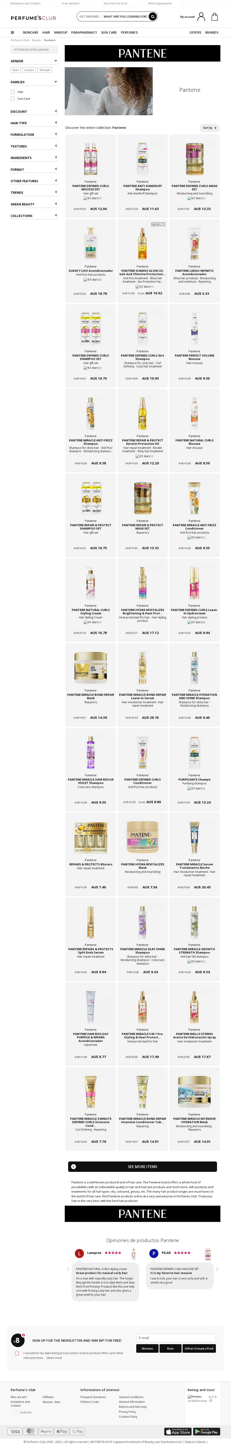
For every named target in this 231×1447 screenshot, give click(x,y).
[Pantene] (142, 53)
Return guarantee (160, 3)
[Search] (153, 16)
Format (17, 169)
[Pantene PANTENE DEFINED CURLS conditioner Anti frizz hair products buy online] (142, 794)
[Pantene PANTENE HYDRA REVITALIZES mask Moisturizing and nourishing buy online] (142, 878)
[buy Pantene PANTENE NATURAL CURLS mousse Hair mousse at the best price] (194, 417)
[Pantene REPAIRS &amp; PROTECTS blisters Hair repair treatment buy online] (90, 878)
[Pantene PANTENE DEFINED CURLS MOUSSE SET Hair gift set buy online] (90, 200)
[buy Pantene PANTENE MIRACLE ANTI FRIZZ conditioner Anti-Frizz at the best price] (194, 502)
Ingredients (21, 158)
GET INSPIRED (89, 16)
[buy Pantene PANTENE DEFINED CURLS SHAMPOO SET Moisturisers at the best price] (90, 332)
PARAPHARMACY (84, 32)
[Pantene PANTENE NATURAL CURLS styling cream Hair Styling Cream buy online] (90, 624)
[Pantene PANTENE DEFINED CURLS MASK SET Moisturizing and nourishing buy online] (194, 200)
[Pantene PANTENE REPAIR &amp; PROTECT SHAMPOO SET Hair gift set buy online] (90, 539)
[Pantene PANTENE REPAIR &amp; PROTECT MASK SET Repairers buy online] (142, 539)
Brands (36, 40)
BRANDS (211, 32)
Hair (20, 92)
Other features (24, 181)
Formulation (22, 134)
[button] (68, 1273)
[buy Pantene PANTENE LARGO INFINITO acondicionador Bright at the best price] (194, 247)
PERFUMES (129, 32)
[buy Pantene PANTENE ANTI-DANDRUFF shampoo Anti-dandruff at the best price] (142, 162)
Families (18, 82)
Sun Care (23, 99)
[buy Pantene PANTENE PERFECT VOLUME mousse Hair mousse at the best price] (194, 332)
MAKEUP (60, 32)
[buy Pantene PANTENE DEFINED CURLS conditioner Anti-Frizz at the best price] (142, 756)
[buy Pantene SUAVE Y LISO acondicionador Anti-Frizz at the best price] (90, 247)
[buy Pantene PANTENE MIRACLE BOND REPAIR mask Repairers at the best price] (90, 671)
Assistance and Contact (25, 3)
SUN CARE (109, 32)
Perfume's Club (20, 40)
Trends (17, 192)
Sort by (208, 128)
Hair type (19, 123)
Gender (17, 61)
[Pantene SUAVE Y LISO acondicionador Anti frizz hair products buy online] (90, 285)
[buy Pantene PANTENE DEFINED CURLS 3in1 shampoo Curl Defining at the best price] (142, 332)
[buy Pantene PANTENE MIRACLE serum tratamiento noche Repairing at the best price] (194, 841)
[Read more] (54, 1354)
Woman (44, 70)
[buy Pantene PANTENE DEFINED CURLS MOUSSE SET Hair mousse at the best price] (90, 162)
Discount (19, 111)
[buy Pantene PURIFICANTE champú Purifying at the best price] (194, 756)
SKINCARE (30, 32)
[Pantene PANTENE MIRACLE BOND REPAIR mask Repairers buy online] (90, 709)
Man (16, 70)
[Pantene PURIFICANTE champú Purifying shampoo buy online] (194, 794)
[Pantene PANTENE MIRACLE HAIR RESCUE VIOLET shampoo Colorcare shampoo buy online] (90, 794)
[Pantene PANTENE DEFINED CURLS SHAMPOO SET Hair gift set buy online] (90, 370)
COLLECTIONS (21, 216)
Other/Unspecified (199, 1344)
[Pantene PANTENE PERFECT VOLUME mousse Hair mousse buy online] (194, 370)
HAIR (46, 32)
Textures (19, 146)
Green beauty (22, 204)
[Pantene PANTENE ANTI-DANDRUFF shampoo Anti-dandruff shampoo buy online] (142, 200)
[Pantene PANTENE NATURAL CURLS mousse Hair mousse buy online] (194, 454)
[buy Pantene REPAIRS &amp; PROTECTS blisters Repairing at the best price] (90, 841)
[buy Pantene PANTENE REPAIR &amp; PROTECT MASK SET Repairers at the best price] (142, 502)
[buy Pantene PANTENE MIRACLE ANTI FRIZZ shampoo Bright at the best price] (90, 417)
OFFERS (195, 32)
